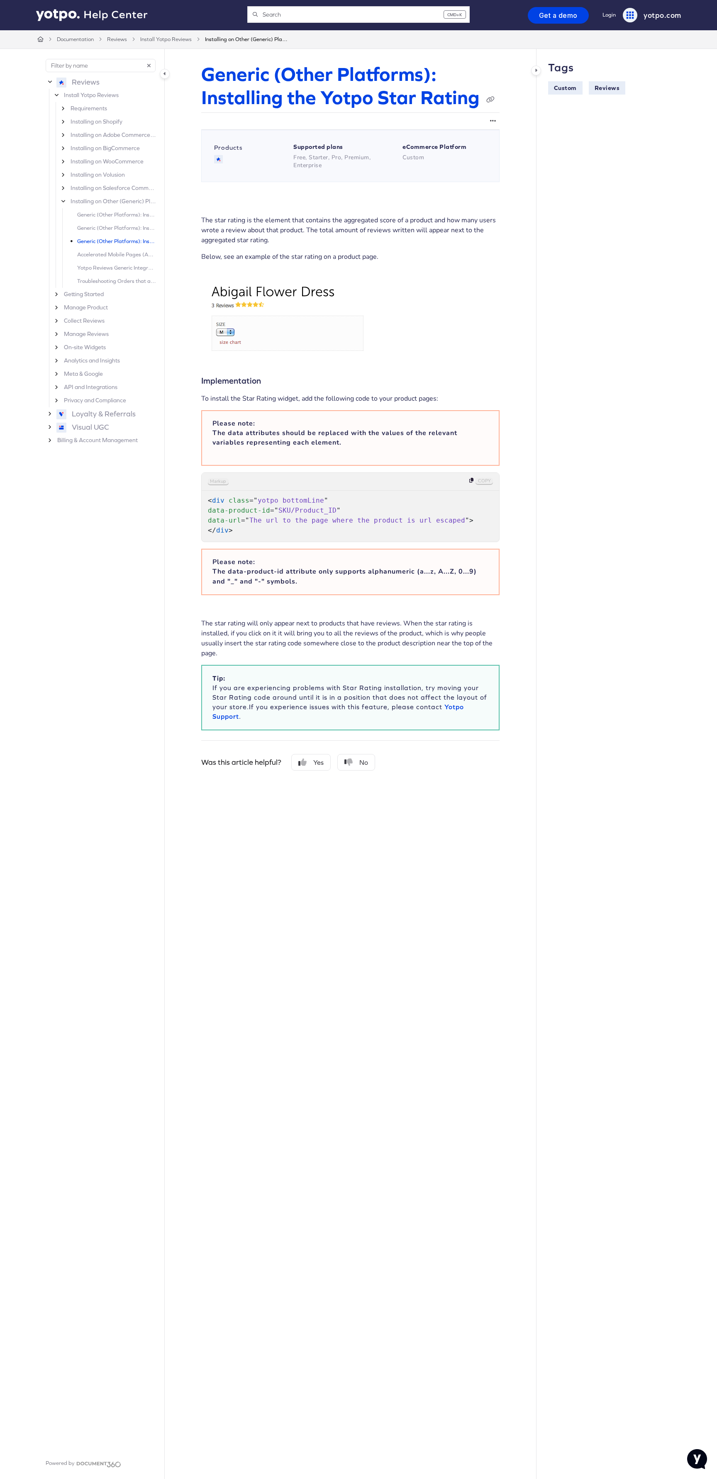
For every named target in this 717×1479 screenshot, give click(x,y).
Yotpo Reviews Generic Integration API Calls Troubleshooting (116, 268)
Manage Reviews (86, 334)
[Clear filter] (149, 65)
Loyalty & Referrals (104, 413)
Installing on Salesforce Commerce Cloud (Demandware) (113, 188)
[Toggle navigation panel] (165, 74)
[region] (350, 507)
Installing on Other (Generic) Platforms (246, 39)
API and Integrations (90, 387)
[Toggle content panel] (536, 70)
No (363, 762)
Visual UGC (90, 427)
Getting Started (84, 294)
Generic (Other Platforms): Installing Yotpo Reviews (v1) (116, 215)
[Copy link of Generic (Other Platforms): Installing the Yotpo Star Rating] (490, 99)
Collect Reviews (84, 320)
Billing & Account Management (97, 440)
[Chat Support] (697, 1459)
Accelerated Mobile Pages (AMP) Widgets (116, 254)
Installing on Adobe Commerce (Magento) (113, 134)
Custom (565, 87)
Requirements (89, 108)
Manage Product (86, 307)
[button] (358, 14)
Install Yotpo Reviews (166, 39)
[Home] (92, 15)
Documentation (75, 39)
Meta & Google (83, 373)
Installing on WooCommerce (107, 161)
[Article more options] (493, 121)
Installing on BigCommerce (105, 148)
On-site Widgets (85, 347)
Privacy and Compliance (95, 400)
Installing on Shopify (96, 121)
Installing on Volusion (98, 174)
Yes (318, 762)
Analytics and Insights (92, 360)
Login (609, 15)
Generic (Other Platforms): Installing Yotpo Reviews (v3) (116, 228)
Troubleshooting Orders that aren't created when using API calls (116, 281)
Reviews (117, 39)
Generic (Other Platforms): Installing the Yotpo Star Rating (116, 241)
